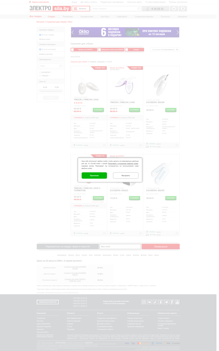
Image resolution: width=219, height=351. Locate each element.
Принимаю (94, 176)
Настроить (126, 176)
